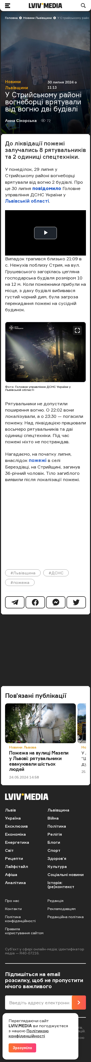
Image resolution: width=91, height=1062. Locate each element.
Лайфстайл (16, 866)
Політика (57, 826)
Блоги (54, 842)
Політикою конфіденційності (29, 1033)
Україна (13, 818)
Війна (53, 818)
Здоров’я (57, 858)
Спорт (54, 850)
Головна (11, 18)
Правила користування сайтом (24, 931)
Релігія (55, 834)
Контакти (13, 909)
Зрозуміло (22, 1048)
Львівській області (27, 201)
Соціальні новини (66, 874)
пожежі (38, 460)
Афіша (11, 874)
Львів (10, 810)
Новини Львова (22, 747)
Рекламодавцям (62, 909)
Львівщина (58, 810)
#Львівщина (22, 572)
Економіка (15, 834)
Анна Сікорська (21, 120)
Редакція (55, 900)
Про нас (12, 900)
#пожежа (19, 582)
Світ (9, 850)
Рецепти (14, 858)
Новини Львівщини (37, 18)
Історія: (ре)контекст (61, 884)
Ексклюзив (16, 826)
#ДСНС (56, 572)
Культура (57, 866)
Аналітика (15, 882)
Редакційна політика (66, 917)
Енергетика (17, 842)
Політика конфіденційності (20, 919)
